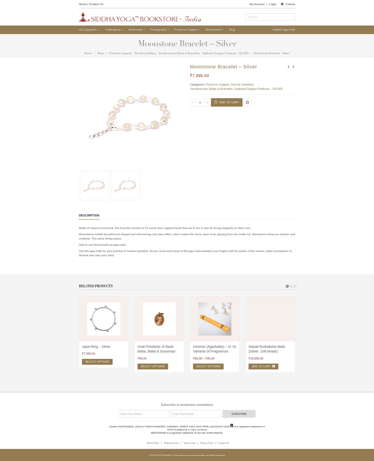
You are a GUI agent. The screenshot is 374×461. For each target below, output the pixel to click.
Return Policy (153, 443)
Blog (232, 29)
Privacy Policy (207, 443)
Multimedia (136, 29)
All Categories (88, 29)
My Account (257, 4)
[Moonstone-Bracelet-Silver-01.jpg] (94, 185)
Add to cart (229, 102)
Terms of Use (189, 443)
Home (82, 4)
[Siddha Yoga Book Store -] (140, 17)
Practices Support (186, 29)
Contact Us (96, 4)
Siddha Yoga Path (284, 29)
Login (272, 4)
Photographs (159, 29)
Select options (97, 361)
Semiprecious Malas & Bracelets (211, 88)
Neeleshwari (213, 29)
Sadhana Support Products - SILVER (258, 88)
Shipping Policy (171, 443)
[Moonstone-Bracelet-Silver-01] (125, 185)
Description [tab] (89, 215)
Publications (113, 29)
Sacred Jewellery (242, 84)
